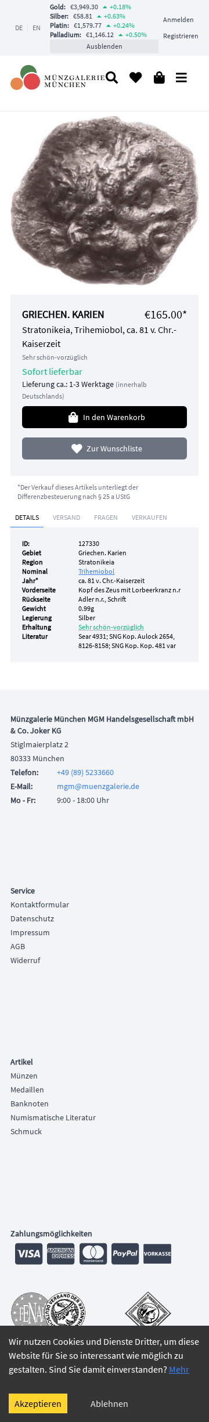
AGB (17, 946)
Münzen (24, 1075)
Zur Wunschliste (114, 448)
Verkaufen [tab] (149, 517)
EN (37, 27)
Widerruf (25, 960)
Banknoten (29, 1103)
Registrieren (181, 35)
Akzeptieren (38, 1403)
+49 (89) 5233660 (85, 772)
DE (19, 27)
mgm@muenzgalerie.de (98, 786)
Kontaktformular (39, 904)
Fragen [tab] (106, 517)
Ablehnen (109, 1403)
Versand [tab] (66, 517)
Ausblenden (104, 46)
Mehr (179, 1369)
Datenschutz (32, 918)
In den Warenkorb (114, 417)
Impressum (30, 932)
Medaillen (27, 1089)
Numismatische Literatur (53, 1117)
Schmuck (26, 1131)
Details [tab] (27, 517)
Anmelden (178, 19)
